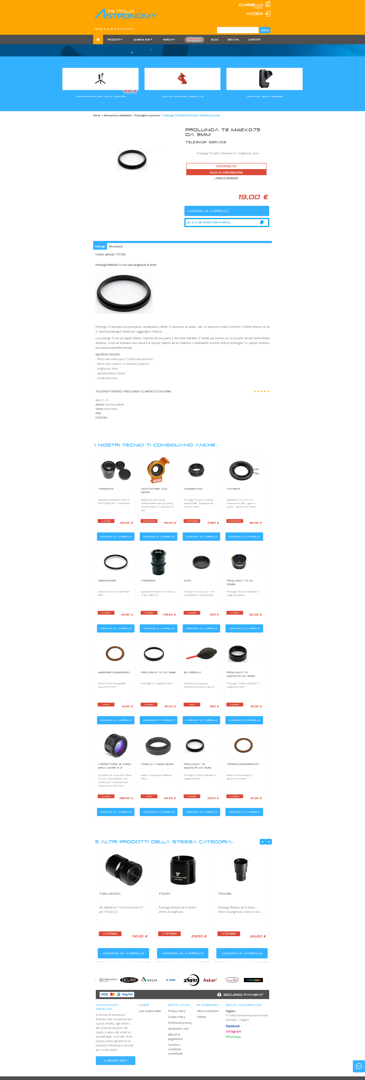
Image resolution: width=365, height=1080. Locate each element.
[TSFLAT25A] (123, 870)
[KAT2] (201, 562)
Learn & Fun (142, 39)
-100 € (129, 91)
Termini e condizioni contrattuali (175, 1049)
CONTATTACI (115, 1060)
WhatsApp (233, 1037)
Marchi (168, 39)
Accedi (254, 14)
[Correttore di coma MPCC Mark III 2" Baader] (115, 745)
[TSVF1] (182, 870)
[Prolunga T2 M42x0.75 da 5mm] (201, 745)
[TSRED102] (158, 562)
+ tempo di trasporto (226, 178)
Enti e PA (233, 39)
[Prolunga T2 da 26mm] (244, 562)
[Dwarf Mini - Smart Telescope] (264, 78)
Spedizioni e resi (178, 1028)
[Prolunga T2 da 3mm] (158, 653)
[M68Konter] (115, 562)
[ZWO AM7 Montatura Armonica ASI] (182, 78)
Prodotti (114, 39)
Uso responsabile (150, 1011)
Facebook (233, 1026)
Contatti (254, 39)
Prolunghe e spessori (147, 115)
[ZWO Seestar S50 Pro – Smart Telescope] (100, 78)
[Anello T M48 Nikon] (158, 745)
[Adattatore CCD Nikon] (158, 470)
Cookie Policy (176, 1017)
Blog (215, 39)
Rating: (113, 29)
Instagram (233, 1031)
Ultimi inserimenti (208, 1011)
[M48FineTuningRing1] (115, 653)
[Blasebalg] (201, 653)
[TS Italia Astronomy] (125, 13)
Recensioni (116, 246)
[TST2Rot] (244, 470)
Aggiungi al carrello (116, 536)
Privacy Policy (176, 1011)
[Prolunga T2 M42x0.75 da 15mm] (244, 653)
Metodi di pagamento (175, 1037)
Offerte (194, 39)
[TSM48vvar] (201, 470)
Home (96, 115)
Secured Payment (243, 994)
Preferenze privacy (180, 1023)
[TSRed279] (115, 470)
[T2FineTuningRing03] (244, 745)
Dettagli (100, 246)
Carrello (251, 5)
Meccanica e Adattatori (117, 115)
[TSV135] (242, 870)
